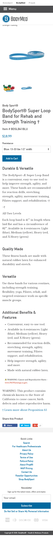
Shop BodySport (26, 479)
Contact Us (26, 472)
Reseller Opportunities (26, 475)
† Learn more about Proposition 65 (24, 409)
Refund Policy (26, 461)
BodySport (8, 3)
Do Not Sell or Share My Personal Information (26, 511)
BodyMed (20, 3)
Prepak (32, 3)
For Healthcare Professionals (26, 446)
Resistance (7, 143)
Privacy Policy (26, 453)
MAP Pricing (26, 468)
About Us (26, 450)
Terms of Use (26, 457)
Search (26, 443)
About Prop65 (26, 464)
